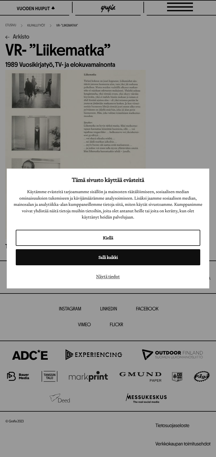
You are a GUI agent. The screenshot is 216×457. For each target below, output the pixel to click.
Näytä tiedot (108, 276)
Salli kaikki (108, 257)
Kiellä (108, 238)
